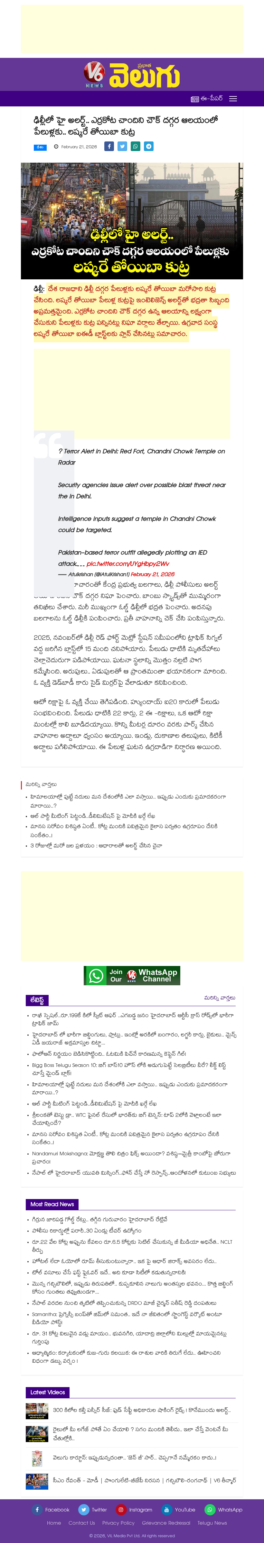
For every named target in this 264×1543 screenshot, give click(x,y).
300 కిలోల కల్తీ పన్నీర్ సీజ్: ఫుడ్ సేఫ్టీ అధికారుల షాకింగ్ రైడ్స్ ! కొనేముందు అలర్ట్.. (142, 1411)
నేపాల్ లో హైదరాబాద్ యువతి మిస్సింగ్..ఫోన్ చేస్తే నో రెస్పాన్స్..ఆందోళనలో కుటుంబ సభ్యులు (134, 1173)
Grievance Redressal (166, 1524)
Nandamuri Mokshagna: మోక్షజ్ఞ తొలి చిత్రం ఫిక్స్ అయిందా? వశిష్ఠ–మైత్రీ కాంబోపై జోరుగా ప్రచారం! (131, 1158)
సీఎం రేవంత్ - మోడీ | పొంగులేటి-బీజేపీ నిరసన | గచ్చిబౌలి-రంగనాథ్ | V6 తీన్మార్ (145, 1481)
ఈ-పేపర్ (212, 99)
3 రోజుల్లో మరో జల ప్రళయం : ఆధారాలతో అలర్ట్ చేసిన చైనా (97, 846)
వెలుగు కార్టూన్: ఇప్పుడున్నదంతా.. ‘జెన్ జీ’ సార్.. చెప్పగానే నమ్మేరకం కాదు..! (134, 1458)
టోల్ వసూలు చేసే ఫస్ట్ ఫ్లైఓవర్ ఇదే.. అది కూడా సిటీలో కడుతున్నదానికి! (109, 1273)
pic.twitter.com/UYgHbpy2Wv (128, 565)
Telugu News (212, 1524)
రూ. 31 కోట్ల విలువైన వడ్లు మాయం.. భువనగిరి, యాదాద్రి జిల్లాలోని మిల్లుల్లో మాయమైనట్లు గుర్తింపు (129, 1338)
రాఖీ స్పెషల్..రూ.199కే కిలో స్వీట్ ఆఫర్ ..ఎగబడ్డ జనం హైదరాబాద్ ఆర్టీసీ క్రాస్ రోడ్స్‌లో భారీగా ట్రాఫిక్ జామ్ (133, 1020)
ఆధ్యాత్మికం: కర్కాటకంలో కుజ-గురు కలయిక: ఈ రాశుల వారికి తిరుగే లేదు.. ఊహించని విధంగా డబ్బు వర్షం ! (126, 1358)
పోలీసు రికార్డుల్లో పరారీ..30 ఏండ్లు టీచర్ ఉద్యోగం (87, 1231)
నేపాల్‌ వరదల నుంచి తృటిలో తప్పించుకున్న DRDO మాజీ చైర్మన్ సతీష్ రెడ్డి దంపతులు (124, 1304)
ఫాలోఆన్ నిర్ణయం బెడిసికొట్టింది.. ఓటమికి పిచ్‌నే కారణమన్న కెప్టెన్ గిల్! (109, 1055)
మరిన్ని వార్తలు (220, 998)
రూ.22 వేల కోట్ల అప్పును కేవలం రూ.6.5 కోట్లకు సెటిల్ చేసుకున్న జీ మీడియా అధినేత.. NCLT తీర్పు (132, 1247)
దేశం (40, 147)
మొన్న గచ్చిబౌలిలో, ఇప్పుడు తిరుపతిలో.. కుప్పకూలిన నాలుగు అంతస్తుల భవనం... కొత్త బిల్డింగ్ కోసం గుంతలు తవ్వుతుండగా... (132, 1288)
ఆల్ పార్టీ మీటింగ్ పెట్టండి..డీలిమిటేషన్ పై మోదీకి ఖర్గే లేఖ (93, 817)
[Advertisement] (132, 29)
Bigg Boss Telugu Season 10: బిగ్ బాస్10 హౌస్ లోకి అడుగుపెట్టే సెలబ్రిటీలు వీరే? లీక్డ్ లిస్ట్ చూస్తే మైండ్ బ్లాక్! (129, 1070)
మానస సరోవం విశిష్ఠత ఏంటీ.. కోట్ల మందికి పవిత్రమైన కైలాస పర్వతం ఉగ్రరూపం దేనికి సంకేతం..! (124, 832)
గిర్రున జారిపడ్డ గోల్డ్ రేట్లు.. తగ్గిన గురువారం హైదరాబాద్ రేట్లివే (99, 1220)
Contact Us (82, 1524)
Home (54, 1524)
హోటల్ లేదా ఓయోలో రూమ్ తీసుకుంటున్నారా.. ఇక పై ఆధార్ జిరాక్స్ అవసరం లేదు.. (124, 1262)
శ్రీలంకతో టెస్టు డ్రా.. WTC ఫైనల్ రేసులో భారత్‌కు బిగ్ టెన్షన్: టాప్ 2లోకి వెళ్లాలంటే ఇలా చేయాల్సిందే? (127, 1120)
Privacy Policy (118, 1524)
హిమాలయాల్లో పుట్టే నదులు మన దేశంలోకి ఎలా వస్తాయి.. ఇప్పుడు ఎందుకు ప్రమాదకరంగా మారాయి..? (128, 802)
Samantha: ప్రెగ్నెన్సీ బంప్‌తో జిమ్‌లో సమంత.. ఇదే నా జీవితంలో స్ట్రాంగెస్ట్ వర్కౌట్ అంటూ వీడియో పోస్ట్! (127, 1319)
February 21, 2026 (152, 575)
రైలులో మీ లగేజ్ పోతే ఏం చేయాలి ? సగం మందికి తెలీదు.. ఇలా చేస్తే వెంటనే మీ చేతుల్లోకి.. (140, 1435)
